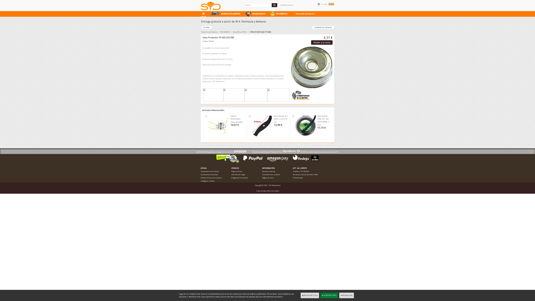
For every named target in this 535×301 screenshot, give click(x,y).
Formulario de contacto (271, 174)
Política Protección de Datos (211, 178)
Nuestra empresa (268, 171)
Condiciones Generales (209, 174)
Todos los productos (209, 32)
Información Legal (238, 174)
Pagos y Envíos (236, 171)
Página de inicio (268, 178)
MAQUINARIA (258, 13)
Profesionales (298, 178)
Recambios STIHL (240, 32)
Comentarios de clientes (210, 171)
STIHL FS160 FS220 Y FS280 (260, 32)
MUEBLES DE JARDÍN (230, 13)
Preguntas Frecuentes (239, 178)
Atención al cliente (305, 13)
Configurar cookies (208, 181)
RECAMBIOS (281, 13)
